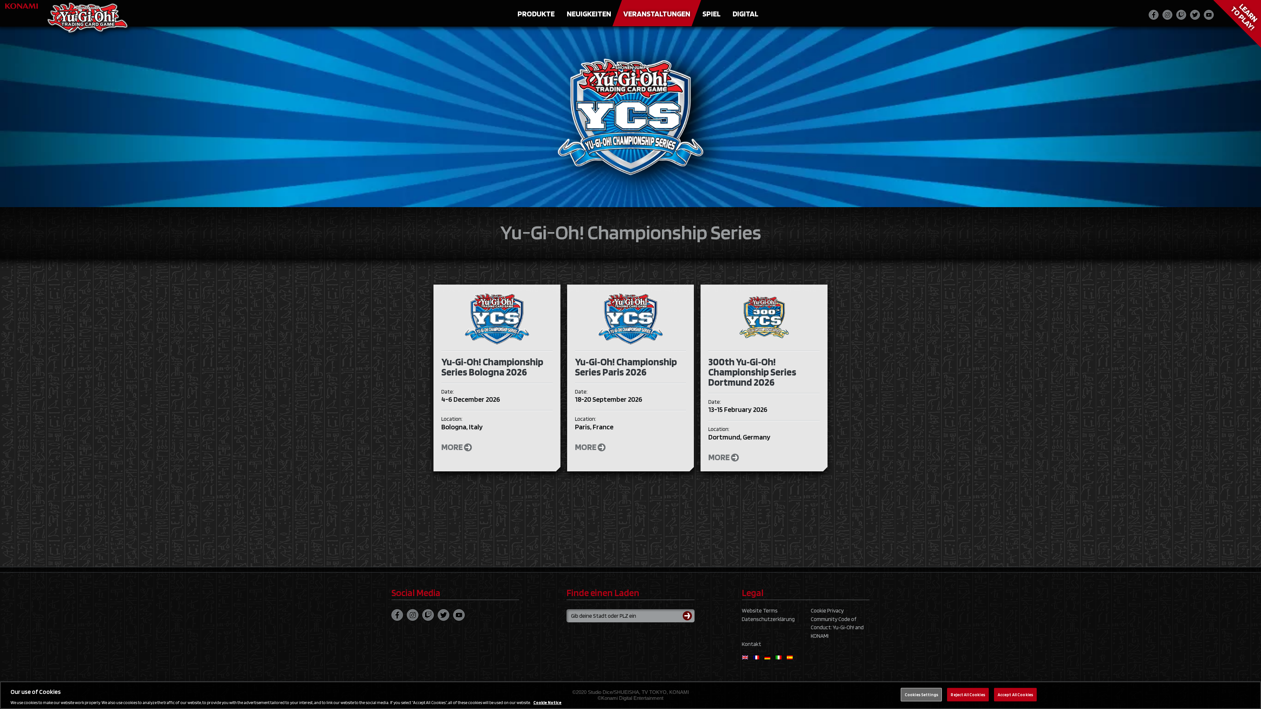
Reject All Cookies (968, 694)
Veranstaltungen (656, 13)
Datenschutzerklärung (768, 619)
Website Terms (760, 610)
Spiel (711, 13)
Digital (745, 13)
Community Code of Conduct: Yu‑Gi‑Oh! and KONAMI (837, 627)
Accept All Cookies (1015, 694)
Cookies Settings (921, 694)
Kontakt (751, 644)
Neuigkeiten (589, 13)
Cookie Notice (547, 702)
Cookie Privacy (827, 610)
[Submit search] (689, 615)
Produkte (536, 13)
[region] (630, 695)
